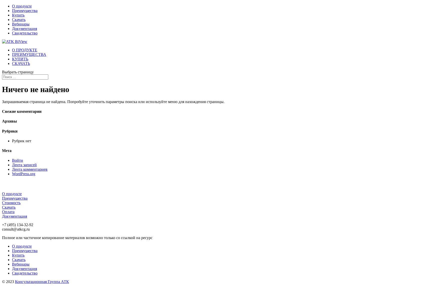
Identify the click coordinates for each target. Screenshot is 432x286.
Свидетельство (25, 33)
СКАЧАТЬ (21, 63)
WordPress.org (23, 174)
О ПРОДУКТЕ (24, 50)
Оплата (8, 212)
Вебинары (21, 24)
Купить (18, 15)
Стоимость (11, 203)
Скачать (19, 19)
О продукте (22, 6)
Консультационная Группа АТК (42, 282)
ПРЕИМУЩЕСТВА (29, 54)
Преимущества (25, 10)
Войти (17, 160)
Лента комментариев (30, 169)
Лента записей (24, 165)
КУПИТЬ (20, 59)
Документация (24, 28)
